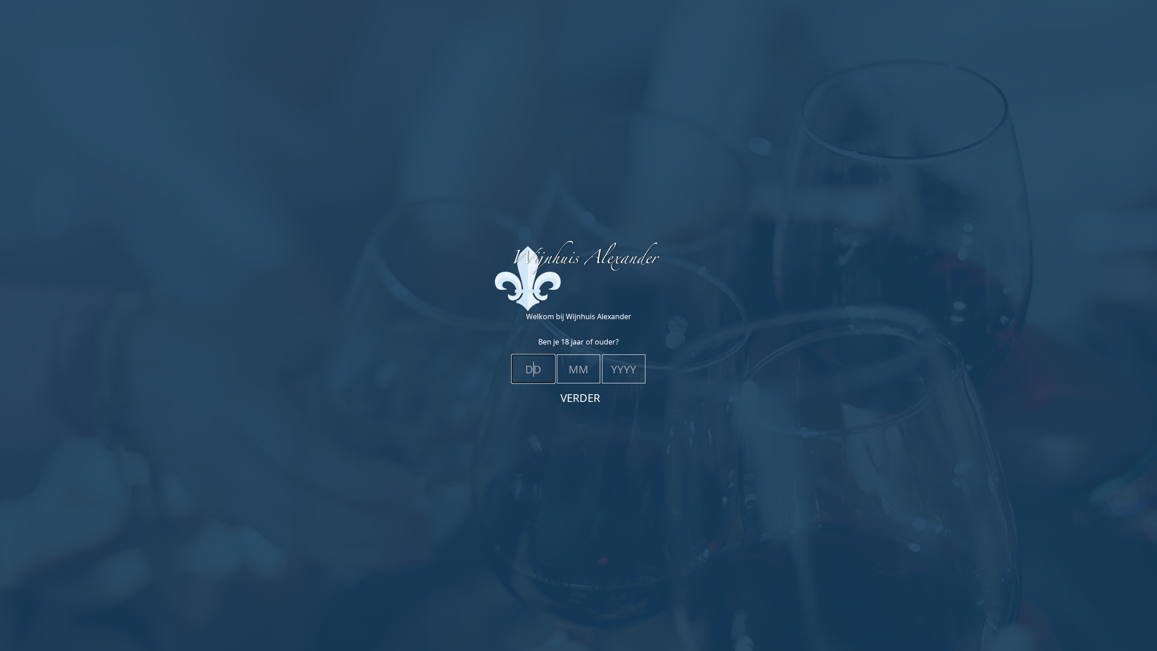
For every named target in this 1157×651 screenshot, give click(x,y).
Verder (580, 397)
